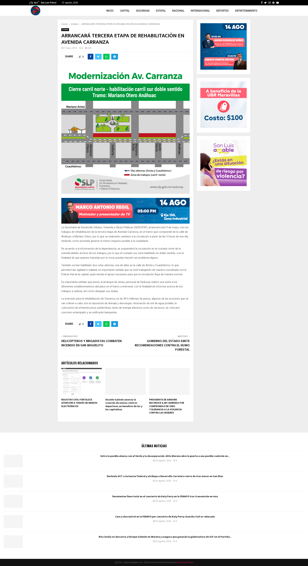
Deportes (222, 10)
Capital (125, 10)
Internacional (200, 10)
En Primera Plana (184, 562)
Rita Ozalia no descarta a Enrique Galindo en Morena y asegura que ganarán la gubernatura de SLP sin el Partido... (165, 537)
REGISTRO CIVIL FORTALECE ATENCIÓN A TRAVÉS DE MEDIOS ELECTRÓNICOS (79, 403)
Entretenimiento (246, 10)
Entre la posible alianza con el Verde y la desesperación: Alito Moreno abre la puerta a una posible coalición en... (165, 456)
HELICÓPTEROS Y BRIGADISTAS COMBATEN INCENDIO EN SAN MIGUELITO (91, 343)
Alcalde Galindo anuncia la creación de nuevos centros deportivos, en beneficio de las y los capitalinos (123, 405)
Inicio (110, 10)
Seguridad (143, 10)
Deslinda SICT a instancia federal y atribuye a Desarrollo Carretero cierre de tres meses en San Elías (165, 476)
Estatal (161, 10)
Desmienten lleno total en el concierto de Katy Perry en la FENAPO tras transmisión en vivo (165, 496)
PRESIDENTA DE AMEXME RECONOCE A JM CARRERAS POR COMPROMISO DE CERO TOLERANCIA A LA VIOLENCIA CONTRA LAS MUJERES (166, 406)
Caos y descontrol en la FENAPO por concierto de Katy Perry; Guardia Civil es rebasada (165, 517)
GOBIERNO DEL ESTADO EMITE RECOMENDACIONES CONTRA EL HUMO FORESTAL (162, 345)
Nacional (178, 10)
